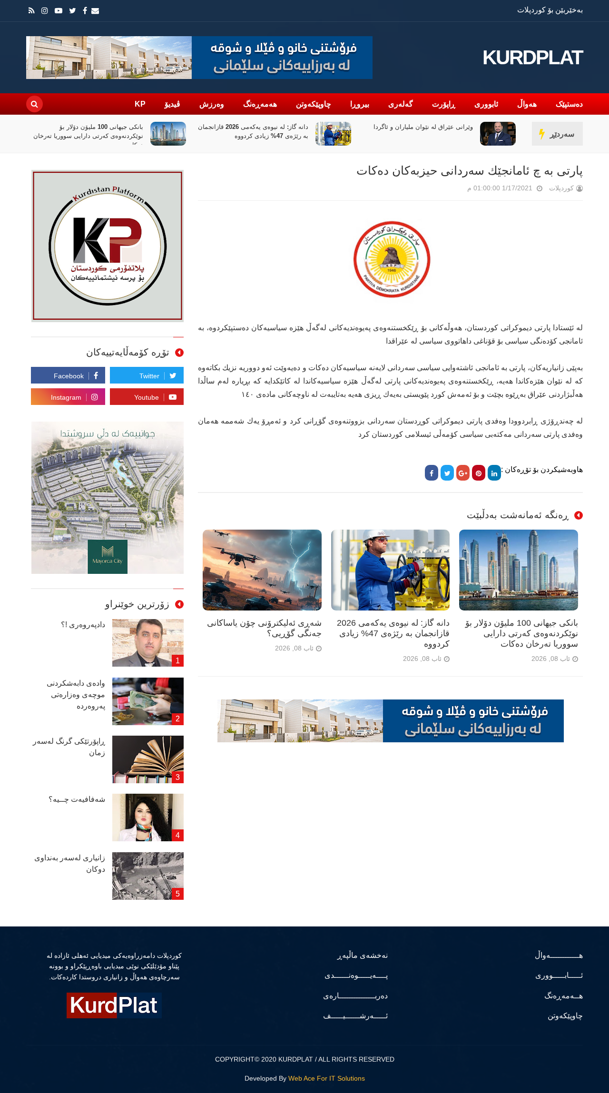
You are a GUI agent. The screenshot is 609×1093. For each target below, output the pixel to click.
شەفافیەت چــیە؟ (77, 799)
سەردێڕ (562, 134)
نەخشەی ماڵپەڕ (362, 955)
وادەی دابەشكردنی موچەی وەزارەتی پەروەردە (76, 694)
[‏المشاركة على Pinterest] (478, 473)
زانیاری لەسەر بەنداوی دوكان (69, 863)
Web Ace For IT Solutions (326, 1078)
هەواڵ (527, 104)
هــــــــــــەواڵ (559, 955)
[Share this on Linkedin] (494, 473)
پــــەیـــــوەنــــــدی (356, 975)
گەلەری (400, 104)
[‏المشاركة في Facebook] (431, 473)
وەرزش (211, 104)
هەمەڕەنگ (260, 104)
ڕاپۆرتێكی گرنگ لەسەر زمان (69, 747)
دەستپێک (569, 104)
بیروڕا (359, 104)
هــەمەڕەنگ (563, 996)
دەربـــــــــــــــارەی (355, 996)
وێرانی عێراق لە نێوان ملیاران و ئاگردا (513, 126)
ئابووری (486, 104)
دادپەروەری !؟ (83, 624)
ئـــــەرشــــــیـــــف (355, 1016)
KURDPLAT (532, 58)
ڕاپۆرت (443, 104)
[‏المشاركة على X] (447, 473)
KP (140, 104)
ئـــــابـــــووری (559, 975)
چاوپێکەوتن (313, 104)
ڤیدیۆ (172, 104)
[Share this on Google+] (463, 473)
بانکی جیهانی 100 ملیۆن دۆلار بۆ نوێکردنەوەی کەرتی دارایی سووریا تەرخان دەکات (179, 135)
